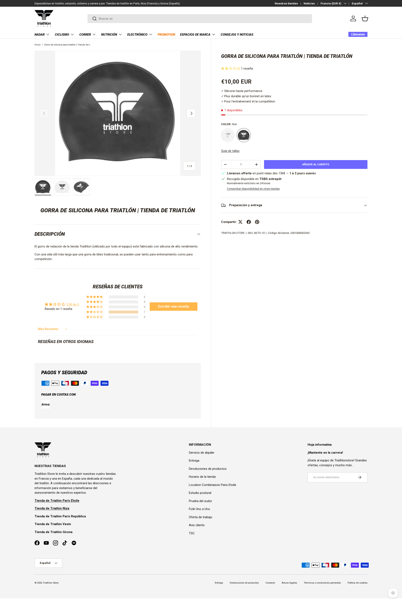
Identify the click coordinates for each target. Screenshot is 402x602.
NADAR (40, 34)
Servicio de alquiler (201, 452)
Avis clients (197, 525)
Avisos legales (289, 582)
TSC (192, 533)
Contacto (270, 582)
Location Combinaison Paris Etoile (212, 485)
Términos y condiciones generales (322, 582)
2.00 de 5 (73, 304)
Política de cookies (357, 582)
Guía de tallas (230, 151)
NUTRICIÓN (109, 34)
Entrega (194, 460)
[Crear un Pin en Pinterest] (257, 222)
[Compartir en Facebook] (249, 222)
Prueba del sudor (200, 501)
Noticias (309, 3)
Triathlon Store (50, 582)
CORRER (85, 34)
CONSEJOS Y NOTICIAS (237, 34)
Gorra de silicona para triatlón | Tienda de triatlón (67, 44)
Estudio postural (200, 493)
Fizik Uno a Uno (199, 509)
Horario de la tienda (202, 477)
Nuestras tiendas (286, 3)
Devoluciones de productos (208, 469)
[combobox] (200, 18)
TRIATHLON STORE (233, 232)
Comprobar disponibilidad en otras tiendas (253, 188)
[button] (365, 18)
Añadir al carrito (315, 164)
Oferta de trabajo (200, 517)
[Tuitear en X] (240, 222)
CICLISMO (62, 34)
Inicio (37, 44)
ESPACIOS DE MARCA (195, 34)
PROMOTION (166, 34)
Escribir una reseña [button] (173, 306)
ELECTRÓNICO (137, 34)
